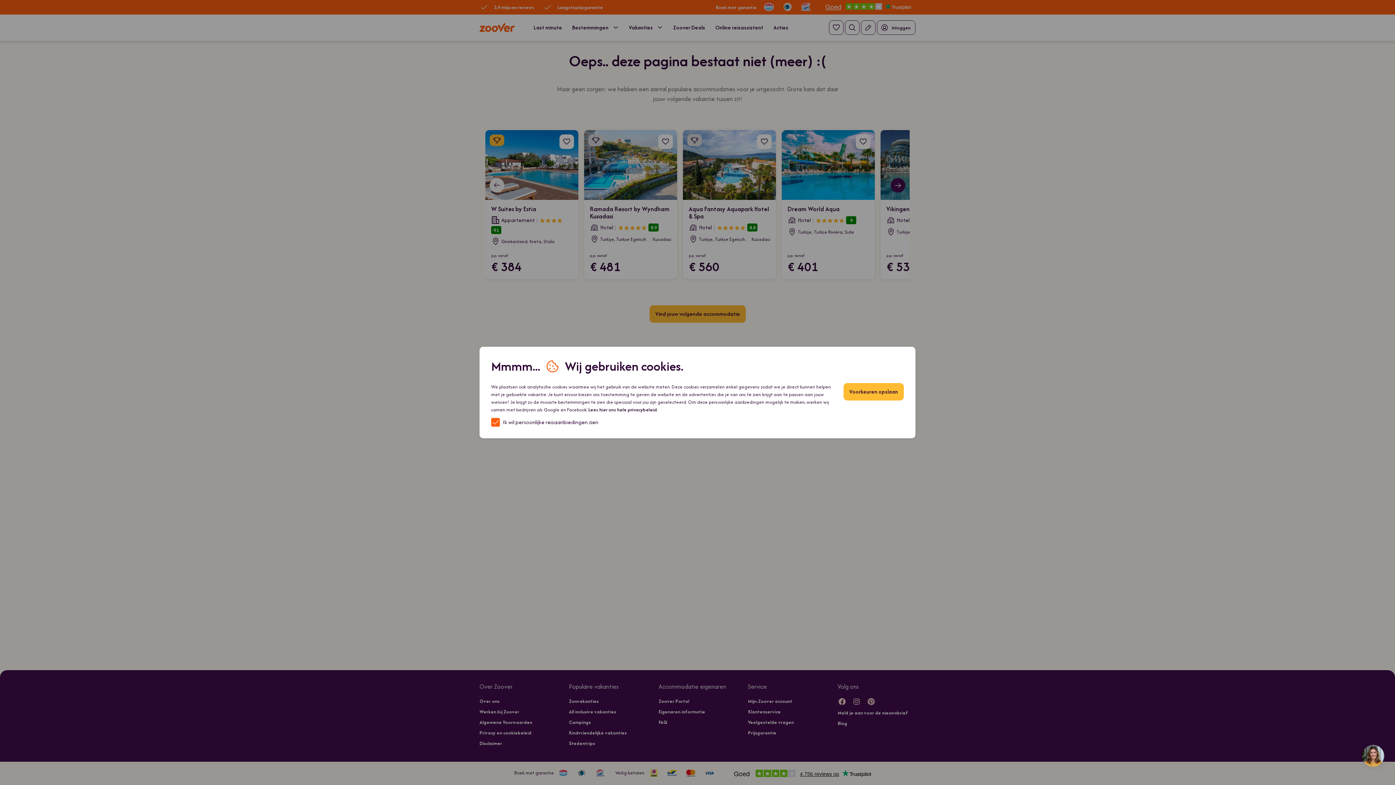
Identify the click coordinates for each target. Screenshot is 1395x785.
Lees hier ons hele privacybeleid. (623, 409)
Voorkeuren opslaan (873, 391)
